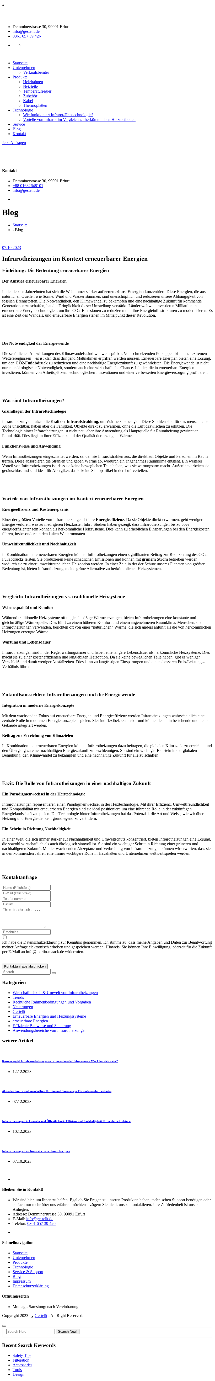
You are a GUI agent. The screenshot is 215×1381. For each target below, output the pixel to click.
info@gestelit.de (26, 31)
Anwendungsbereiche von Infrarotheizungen (50, 1030)
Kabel (28, 100)
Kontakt (19, 133)
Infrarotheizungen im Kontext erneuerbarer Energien (36, 1150)
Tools (17, 1369)
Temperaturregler (37, 91)
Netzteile (30, 86)
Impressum (22, 1281)
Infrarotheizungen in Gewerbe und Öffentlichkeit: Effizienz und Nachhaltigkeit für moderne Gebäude (66, 1121)
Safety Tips (22, 1355)
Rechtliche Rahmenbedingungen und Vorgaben (52, 1002)
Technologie (23, 110)
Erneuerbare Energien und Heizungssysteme (49, 1016)
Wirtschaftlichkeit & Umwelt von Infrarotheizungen (55, 992)
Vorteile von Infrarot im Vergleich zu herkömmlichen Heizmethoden (79, 119)
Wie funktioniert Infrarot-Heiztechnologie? (58, 115)
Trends (18, 997)
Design (18, 1374)
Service (19, 124)
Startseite (20, 63)
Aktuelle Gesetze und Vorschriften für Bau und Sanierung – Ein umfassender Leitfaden (56, 1091)
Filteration (21, 1360)
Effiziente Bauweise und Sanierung (42, 1025)
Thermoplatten (35, 105)
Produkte (20, 77)
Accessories (22, 1365)
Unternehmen (24, 67)
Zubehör (30, 96)
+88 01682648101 (28, 185)
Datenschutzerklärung (31, 1286)
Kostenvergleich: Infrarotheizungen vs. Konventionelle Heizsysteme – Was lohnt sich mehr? (60, 1061)
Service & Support (28, 1272)
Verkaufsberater (36, 72)
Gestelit (19, 1011)
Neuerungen (23, 1007)
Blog (17, 129)
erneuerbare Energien (30, 1021)
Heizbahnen (33, 81)
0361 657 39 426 (27, 36)
